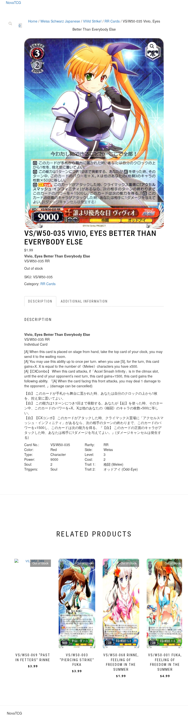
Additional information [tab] (84, 301)
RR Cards (48, 283)
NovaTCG (13, 2)
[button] (152, 46)
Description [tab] (40, 301)
